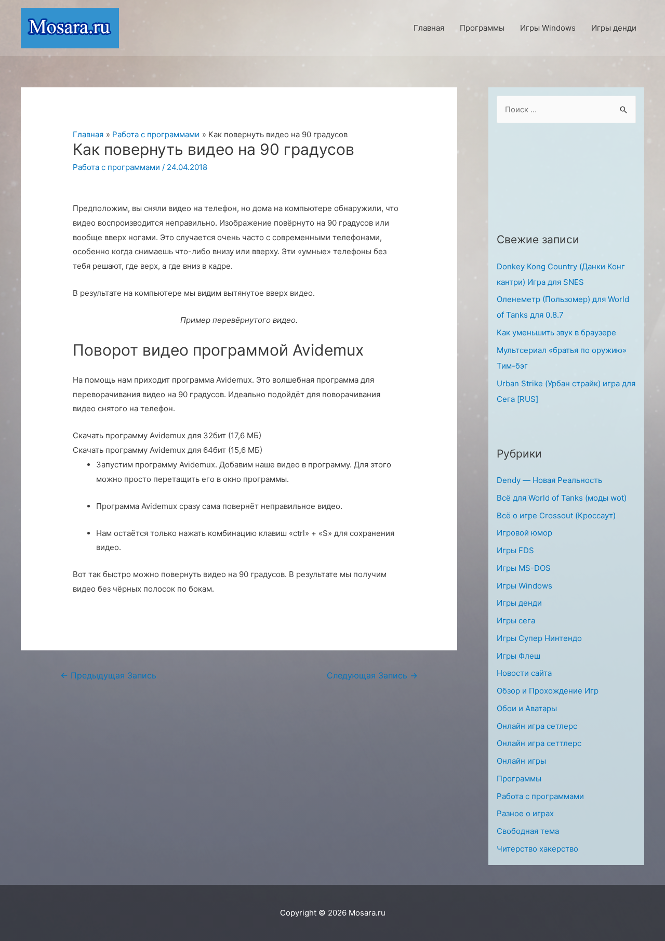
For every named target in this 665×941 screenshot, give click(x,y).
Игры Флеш (518, 656)
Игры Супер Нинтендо (539, 638)
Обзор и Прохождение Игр (547, 691)
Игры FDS (515, 550)
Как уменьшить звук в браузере (556, 332)
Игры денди (519, 603)
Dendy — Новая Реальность (549, 480)
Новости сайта (524, 673)
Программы (519, 778)
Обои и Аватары (527, 708)
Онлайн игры (521, 761)
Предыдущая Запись (108, 676)
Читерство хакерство (537, 849)
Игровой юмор (524, 533)
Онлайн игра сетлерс (537, 726)
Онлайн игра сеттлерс (539, 743)
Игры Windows (524, 586)
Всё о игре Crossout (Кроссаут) (556, 515)
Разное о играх (525, 813)
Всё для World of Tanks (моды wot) (562, 498)
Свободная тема (528, 831)
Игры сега (516, 620)
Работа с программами (116, 167)
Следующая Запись (372, 676)
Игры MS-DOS (524, 568)
